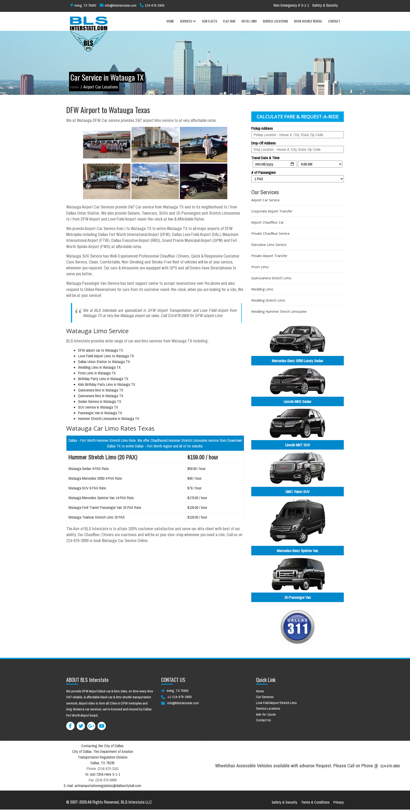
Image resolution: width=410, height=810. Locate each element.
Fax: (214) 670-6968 (102, 779)
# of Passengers (263, 172)
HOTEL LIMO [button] (249, 20)
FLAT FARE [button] (229, 20)
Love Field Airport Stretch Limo (276, 702)
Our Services (265, 696)
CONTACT (334, 20)
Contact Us (263, 720)
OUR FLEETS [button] (209, 20)
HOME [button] (170, 20)
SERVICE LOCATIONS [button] (275, 20)
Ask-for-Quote (266, 714)
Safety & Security (325, 5)
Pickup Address (262, 128)
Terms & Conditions (315, 802)
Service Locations (268, 708)
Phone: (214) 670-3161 (103, 768)
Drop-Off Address (263, 143)
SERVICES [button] (186, 20)
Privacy (338, 802)
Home (74, 87)
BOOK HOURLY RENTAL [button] (308, 20)
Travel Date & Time (265, 157)
